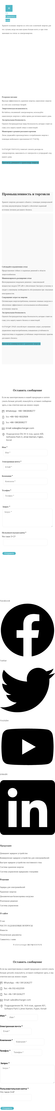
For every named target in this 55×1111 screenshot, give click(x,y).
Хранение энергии (8, 891)
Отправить (9, 553)
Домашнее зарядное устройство (14, 853)
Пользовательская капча (14, 532)
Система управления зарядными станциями (19, 871)
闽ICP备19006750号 (35, 945)
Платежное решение (9, 900)
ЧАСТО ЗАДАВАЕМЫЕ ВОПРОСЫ (16, 925)
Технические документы (10, 934)
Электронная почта (11, 461)
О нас (2, 921)
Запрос (6, 506)
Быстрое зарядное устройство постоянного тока (21, 862)
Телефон (6, 490)
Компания (7, 476)
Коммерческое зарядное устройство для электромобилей (24, 857)
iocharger (22, 945)
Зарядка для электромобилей (12, 887)
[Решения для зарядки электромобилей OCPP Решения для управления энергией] (13, 3)
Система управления (9, 905)
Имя (5, 447)
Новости (4, 930)
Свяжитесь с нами (8, 939)
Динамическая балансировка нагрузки (17, 896)
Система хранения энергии (12, 867)
